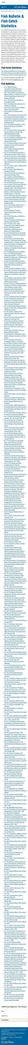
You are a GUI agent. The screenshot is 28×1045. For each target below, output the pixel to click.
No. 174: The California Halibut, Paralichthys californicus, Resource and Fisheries (15, 944)
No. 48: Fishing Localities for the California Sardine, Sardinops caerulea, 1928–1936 (14, 313)
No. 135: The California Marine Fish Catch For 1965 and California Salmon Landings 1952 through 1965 (15, 749)
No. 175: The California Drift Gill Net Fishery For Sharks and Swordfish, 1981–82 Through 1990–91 (15, 949)
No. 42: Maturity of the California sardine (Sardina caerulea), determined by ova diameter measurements (15, 279)
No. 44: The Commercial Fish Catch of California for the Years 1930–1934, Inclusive (14, 292)
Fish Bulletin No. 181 (17, 80)
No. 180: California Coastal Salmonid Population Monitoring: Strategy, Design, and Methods (15, 979)
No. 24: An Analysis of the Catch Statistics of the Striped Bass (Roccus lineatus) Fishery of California (14, 191)
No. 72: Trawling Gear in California (13, 420)
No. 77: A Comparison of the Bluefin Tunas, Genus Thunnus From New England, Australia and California (13, 442)
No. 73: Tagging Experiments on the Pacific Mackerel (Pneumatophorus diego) (13, 423)
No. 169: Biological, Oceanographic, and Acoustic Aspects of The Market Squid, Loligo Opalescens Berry (15, 917)
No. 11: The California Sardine (12, 135)
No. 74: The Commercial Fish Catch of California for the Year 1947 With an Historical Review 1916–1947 (14, 429)
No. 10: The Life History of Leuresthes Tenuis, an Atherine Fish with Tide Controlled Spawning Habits (14, 132)
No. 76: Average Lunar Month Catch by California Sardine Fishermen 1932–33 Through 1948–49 (14, 437)
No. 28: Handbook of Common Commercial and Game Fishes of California (13, 212)
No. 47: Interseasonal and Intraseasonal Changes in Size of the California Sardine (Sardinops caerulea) (15, 307)
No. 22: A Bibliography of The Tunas (13, 182)
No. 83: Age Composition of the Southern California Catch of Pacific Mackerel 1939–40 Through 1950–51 (15, 476)
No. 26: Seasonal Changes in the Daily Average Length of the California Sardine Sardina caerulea (15, 201)
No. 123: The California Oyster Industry (14, 691)
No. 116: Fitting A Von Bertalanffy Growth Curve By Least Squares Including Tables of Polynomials (15, 654)
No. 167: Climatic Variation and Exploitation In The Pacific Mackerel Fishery (14, 908)
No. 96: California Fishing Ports (12, 541)
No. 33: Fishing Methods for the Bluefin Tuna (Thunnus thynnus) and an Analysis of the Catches (15, 234)
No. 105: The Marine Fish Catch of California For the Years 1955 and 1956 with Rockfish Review (14, 594)
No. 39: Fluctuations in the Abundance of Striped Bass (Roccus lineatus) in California (15, 264)
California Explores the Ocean (7, 11)
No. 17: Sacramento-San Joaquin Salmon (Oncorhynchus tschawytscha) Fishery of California (15, 161)
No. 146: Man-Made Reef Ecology (13, 807)
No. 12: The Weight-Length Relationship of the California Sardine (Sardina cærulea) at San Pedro (15, 139)
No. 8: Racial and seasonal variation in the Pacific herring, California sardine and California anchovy (15, 120)
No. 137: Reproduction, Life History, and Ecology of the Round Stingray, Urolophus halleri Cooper (15, 760)
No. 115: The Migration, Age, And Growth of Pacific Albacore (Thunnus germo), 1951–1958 (15, 648)
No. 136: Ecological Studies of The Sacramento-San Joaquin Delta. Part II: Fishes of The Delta (14, 755)
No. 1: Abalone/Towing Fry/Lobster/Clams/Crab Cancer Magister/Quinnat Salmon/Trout (13, 88)
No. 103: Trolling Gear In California (13, 586)
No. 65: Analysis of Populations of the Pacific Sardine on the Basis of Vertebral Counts (15, 390)
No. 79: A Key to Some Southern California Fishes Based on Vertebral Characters (14, 452)
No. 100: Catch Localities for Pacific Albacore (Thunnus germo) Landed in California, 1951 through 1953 (14, 569)
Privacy (11, 1037)
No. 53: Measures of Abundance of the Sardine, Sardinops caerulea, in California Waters (15, 335)
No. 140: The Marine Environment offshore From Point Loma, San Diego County (14, 777)
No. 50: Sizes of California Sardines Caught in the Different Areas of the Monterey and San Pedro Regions (14, 322)
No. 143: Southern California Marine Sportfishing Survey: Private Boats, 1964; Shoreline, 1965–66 (15, 796)
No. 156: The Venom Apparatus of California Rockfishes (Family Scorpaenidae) (13, 854)
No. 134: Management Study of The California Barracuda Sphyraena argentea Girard (15, 743)
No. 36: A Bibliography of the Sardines (14, 251)
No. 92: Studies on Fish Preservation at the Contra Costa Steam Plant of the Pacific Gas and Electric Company (14, 521)
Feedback (3, 1039)
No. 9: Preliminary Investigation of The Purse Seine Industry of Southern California (14, 126)
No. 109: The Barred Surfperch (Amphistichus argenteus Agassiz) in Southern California (14, 616)
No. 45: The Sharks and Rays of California (15, 296)
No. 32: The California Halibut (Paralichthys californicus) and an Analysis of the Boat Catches (13, 229)
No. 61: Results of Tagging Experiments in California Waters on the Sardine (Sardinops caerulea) (15, 369)
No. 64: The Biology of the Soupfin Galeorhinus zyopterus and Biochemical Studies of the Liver (15, 384)
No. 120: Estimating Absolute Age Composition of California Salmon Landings (13, 674)
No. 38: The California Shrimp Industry (14, 261)
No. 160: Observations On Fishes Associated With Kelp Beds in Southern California (15, 876)
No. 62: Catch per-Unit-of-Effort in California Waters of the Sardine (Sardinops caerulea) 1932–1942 (13, 375)
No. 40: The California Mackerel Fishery (15, 268)
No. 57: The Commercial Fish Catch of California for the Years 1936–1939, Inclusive (14, 352)
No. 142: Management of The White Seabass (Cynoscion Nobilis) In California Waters (15, 790)
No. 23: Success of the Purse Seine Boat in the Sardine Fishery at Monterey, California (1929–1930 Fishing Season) (15, 186)
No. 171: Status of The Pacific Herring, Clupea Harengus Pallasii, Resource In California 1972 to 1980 (14, 927)
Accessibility (4, 1037)
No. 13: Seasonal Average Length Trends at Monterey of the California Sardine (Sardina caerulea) (15, 145)
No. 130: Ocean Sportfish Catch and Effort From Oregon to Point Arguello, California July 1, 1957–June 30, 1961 (15, 717)
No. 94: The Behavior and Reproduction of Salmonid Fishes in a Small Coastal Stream (15, 530)
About (3, 1011)
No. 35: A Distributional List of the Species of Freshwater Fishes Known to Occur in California (15, 248)
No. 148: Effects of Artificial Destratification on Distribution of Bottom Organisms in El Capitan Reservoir (15, 815)
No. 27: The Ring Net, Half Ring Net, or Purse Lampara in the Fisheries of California (14, 206)
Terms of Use (18, 1037)
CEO (3, 2)
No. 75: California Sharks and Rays (13, 433)
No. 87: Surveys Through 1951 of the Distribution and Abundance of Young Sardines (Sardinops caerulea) (14, 496)
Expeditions (4, 1016)
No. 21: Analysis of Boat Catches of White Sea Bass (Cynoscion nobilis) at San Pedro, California (14, 178)
